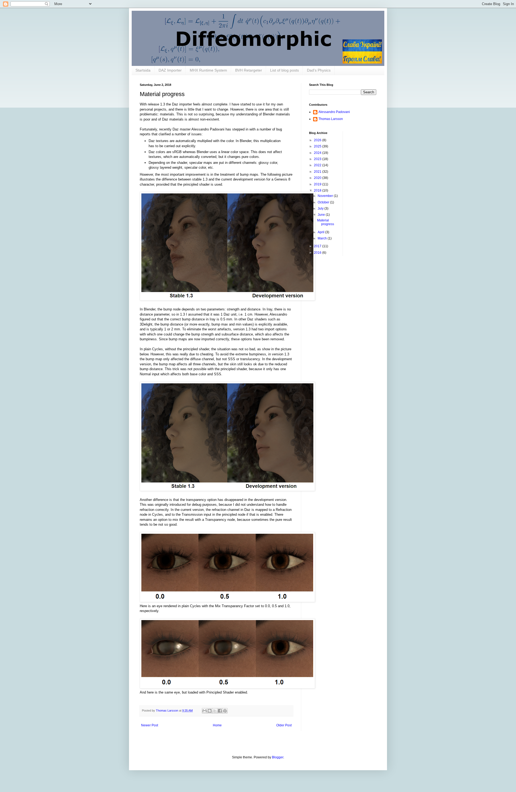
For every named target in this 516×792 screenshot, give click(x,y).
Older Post (284, 725)
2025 (318, 146)
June (322, 215)
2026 (318, 140)
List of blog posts (284, 70)
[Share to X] (214, 710)
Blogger (277, 757)
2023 (318, 159)
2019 (318, 184)
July (321, 208)
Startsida (142, 70)
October (324, 202)
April (321, 232)
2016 (318, 252)
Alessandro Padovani (334, 112)
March (323, 238)
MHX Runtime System (208, 70)
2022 (318, 165)
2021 (318, 172)
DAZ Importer (170, 70)
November (326, 196)
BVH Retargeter (248, 70)
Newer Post (149, 725)
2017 (318, 246)
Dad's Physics (319, 70)
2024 (318, 153)
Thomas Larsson (330, 119)
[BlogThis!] (209, 710)
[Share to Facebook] (220, 710)
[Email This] (204, 710)
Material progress (325, 222)
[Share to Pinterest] (225, 710)
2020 (318, 178)
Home (217, 725)
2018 (318, 190)
